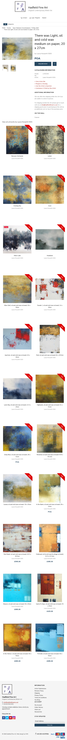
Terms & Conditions (41, 698)
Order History (39, 707)
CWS (26, 734)
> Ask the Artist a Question (43, 86)
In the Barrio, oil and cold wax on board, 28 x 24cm (49, 505)
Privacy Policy (39, 695)
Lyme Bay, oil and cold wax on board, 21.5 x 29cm (17, 406)
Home (3, 28)
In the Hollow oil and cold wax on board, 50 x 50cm (17, 655)
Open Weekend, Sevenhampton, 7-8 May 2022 (26, 28)
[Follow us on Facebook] (3, 718)
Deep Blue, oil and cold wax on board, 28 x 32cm (17, 456)
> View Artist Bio (40, 81)
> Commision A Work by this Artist (45, 88)
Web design (20, 734)
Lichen (50, 156)
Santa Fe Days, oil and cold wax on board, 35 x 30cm (50, 605)
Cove (49, 206)
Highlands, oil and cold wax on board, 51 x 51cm (50, 406)
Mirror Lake (17, 256)
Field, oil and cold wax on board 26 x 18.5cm (49, 355)
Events (9, 28)
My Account (38, 705)
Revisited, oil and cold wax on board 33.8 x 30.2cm (50, 456)
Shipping (37, 693)
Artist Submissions (40, 689)
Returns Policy (39, 691)
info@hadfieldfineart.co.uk (49, 105)
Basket (44, 18)
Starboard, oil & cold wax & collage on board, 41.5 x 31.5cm (50, 555)
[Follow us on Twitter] (7, 718)
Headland (50, 256)
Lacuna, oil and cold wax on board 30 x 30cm (17, 504)
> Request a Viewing (41, 84)
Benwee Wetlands (17, 156)
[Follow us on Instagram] (13, 718)
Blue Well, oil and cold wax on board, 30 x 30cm (17, 306)
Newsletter (38, 712)
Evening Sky (17, 206)
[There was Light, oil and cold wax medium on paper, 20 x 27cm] (17, 49)
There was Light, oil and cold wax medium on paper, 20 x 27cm (21, 29)
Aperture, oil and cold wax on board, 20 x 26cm (17, 356)
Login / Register (35, 18)
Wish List (37, 710)
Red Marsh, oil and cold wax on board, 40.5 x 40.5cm (17, 555)
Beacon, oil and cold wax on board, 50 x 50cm (17, 604)
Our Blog (37, 700)
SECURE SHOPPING (43, 734)
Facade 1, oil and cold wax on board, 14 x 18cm (49, 306)
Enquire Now (42, 64)
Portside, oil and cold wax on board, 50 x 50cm (49, 655)
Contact (25, 18)
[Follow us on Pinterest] (10, 718)
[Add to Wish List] (55, 64)
